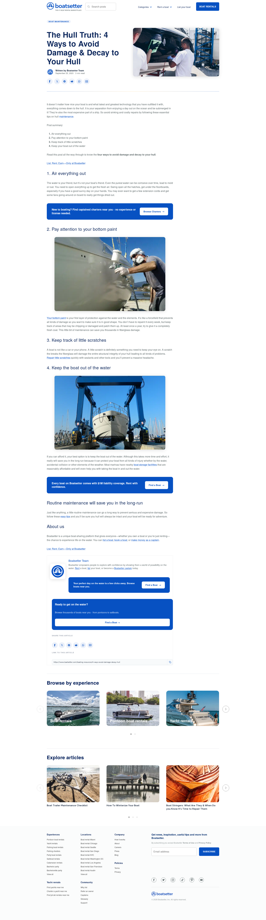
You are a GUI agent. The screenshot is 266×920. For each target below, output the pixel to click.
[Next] (225, 709)
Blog (116, 855)
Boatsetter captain (123, 568)
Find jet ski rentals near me (58, 895)
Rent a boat (163, 6)
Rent (77, 568)
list (89, 568)
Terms (117, 868)
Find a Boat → (112, 622)
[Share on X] (57, 81)
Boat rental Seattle (88, 847)
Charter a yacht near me (57, 891)
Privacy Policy (205, 842)
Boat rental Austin (88, 870)
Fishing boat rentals (55, 847)
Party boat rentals (54, 855)
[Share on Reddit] (72, 81)
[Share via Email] (87, 81)
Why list (84, 887)
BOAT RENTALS (207, 6)
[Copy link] (170, 662)
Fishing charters (53, 851)
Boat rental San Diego (90, 851)
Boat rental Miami (88, 839)
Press (117, 851)
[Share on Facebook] (50, 81)
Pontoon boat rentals (55, 839)
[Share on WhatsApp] (79, 81)
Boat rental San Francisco (91, 866)
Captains (84, 895)
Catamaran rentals (54, 862)
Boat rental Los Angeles (91, 862)
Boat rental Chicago (89, 843)
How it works (120, 839)
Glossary (84, 898)
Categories (143, 6)
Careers (118, 847)
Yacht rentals (52, 843)
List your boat (184, 6)
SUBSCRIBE (209, 851)
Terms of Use (188, 842)
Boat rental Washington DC (92, 858)
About (117, 843)
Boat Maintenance (59, 21)
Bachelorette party (54, 870)
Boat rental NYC (87, 855)
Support (84, 902)
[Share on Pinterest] (64, 81)
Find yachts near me (55, 887)
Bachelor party (53, 866)
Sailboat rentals (53, 858)
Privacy (118, 872)
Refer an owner (87, 891)
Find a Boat (155, 485)
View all (50, 874)
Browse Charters (152, 211)
